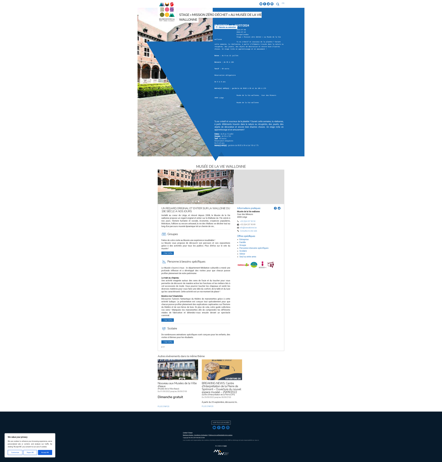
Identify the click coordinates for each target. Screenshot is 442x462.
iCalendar (218, 110)
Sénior (242, 254)
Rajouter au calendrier (226, 27)
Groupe (242, 245)
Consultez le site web (248, 231)
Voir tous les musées (221, 423)
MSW (225, 446)
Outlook (217, 114)
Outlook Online (220, 116)
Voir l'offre (167, 253)
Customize (15, 452)
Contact (185, 432)
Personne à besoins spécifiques (254, 248)
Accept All (45, 452)
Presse (190, 432)
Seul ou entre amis (247, 257)
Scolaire (243, 251)
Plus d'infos (163, 406)
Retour (199, 10)
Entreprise (244, 239)
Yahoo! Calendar (220, 119)
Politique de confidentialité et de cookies (220, 435)
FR (283, 3)
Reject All (30, 452)
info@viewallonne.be (248, 228)
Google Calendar (221, 112)
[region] (30, 445)
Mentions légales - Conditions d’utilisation (195, 435)
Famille (242, 242)
